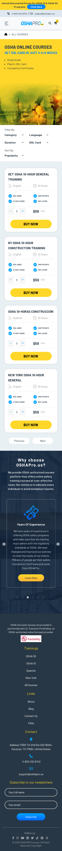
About (31, 701)
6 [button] (44, 598)
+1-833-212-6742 (19, 13)
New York (31, 677)
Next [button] (58, 544)
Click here (36, 6)
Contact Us (31, 715)
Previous (19, 440)
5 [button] (38, 598)
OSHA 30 (31, 656)
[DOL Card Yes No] (41, 143)
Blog (31, 708)
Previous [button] (4, 544)
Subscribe (31, 816)
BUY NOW (31, 224)
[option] (31, 543)
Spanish (31, 670)
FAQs (31, 723)
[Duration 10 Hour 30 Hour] (17, 143)
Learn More (31, 577)
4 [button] (33, 598)
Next (43, 440)
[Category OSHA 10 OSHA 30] (17, 135)
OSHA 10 (31, 663)
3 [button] (28, 598)
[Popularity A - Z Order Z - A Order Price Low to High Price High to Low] (17, 155)
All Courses (31, 685)
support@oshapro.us (45, 13)
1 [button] (18, 598)
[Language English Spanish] (41, 135)
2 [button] (23, 598)
